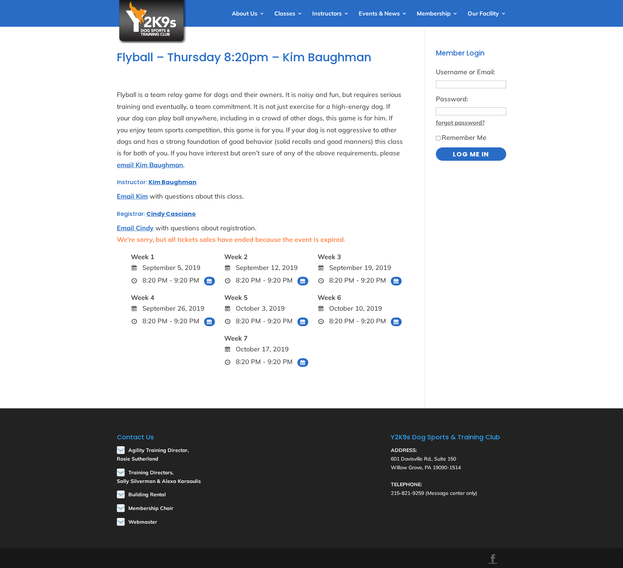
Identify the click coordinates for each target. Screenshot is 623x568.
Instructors (327, 14)
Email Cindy (135, 228)
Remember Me (464, 137)
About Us (244, 14)
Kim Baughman (172, 182)
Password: (452, 99)
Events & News (379, 14)
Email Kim (132, 196)
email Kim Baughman (150, 165)
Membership (434, 14)
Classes (284, 14)
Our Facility (483, 14)
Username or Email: (465, 72)
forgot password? (460, 122)
